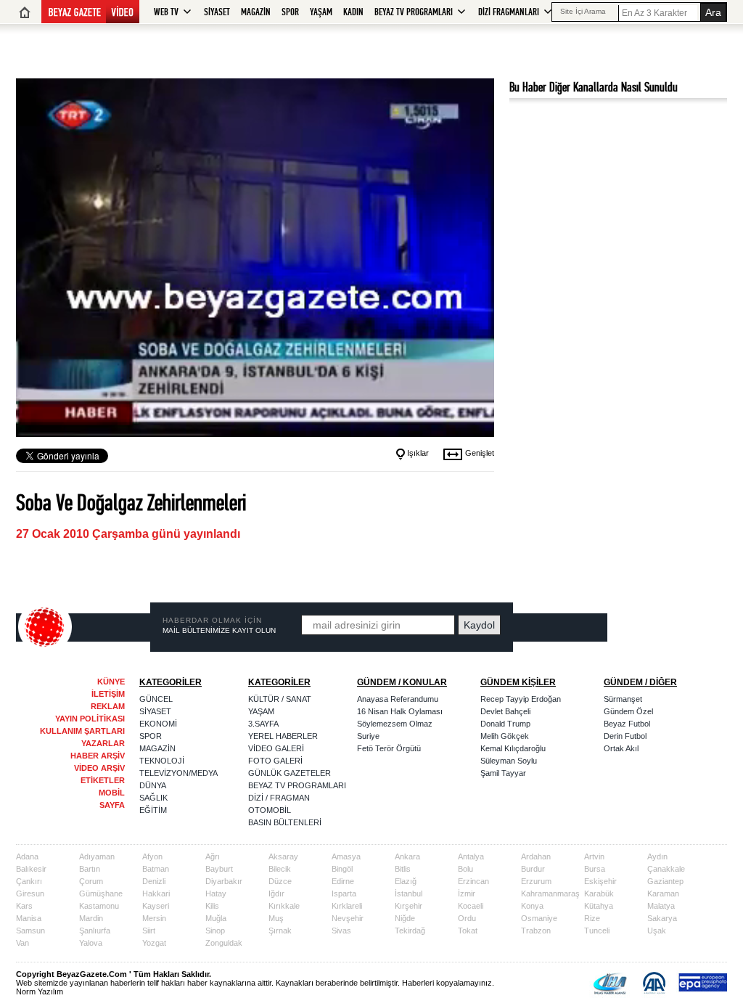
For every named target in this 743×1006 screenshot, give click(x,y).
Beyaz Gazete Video (90, 11)
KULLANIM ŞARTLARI (82, 731)
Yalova (90, 942)
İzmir (466, 893)
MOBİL (112, 792)
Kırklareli (347, 905)
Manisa (28, 918)
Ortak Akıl (621, 748)
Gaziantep (665, 881)
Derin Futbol (625, 736)
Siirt (148, 930)
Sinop (215, 930)
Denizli (153, 881)
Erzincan (473, 881)
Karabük (599, 893)
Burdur (533, 868)
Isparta (344, 893)
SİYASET (217, 11)
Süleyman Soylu (508, 760)
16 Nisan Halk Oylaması (400, 711)
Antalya (471, 856)
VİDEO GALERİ (276, 748)
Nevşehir (348, 918)
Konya (532, 905)
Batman (155, 868)
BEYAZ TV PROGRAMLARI (413, 11)
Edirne (343, 881)
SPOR (290, 11)
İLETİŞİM (108, 694)
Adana (27, 856)
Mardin (91, 918)
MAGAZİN (256, 11)
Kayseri (155, 905)
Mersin (154, 918)
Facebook (648, 628)
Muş (276, 918)
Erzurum (536, 881)
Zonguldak (223, 942)
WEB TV (166, 11)
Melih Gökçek (504, 736)
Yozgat (154, 942)
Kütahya (598, 905)
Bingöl (342, 868)
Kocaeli (470, 905)
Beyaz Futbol (627, 723)
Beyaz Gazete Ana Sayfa (25, 11)
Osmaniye (539, 918)
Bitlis (403, 868)
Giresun (30, 893)
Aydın (657, 856)
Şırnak (280, 930)
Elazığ (405, 881)
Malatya (661, 905)
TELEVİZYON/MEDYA (178, 773)
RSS (686, 628)
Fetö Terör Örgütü (389, 748)
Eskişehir (600, 881)
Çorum (91, 881)
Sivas (341, 930)
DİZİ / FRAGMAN (279, 797)
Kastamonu (99, 905)
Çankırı (29, 881)
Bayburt (219, 868)
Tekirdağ (410, 930)
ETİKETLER (103, 780)
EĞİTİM (153, 810)
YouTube (667, 628)
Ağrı (212, 856)
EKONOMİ (158, 723)
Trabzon (536, 930)
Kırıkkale (284, 905)
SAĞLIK (153, 797)
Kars (24, 905)
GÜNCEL (156, 699)
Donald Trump (505, 723)
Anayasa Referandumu (397, 699)
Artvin (594, 856)
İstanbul (408, 893)
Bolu (465, 868)
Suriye (368, 736)
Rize (592, 918)
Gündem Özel (628, 711)
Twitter (629, 628)
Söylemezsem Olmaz (394, 723)
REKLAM (108, 706)
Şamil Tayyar (503, 773)
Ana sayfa (45, 627)
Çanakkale (666, 868)
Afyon (152, 856)
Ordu (467, 918)
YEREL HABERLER (283, 736)
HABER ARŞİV (97, 755)
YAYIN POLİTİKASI (90, 718)
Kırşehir (408, 905)
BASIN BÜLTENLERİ (284, 822)
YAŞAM (321, 11)
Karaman (663, 893)
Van (22, 942)
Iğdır (276, 893)
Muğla (215, 918)
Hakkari (156, 893)
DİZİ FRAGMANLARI (508, 11)
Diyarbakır (223, 881)
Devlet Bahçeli (505, 711)
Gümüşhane (101, 893)
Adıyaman (97, 856)
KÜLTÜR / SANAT (279, 699)
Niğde (405, 918)
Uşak (656, 930)
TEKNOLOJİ (161, 760)
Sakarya (662, 918)
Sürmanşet (623, 699)
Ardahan (536, 856)
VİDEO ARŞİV (99, 768)
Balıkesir (31, 868)
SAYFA (112, 805)
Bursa (594, 868)
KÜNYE (111, 681)
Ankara (407, 856)
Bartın (89, 868)
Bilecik (279, 868)
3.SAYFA (263, 723)
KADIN (353, 11)
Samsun (30, 930)
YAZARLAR (103, 743)
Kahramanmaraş (550, 893)
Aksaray (283, 856)
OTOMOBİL (269, 810)
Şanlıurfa (94, 930)
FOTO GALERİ (275, 760)
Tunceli (596, 930)
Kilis (212, 905)
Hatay (215, 893)
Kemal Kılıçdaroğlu (513, 748)
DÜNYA (152, 785)
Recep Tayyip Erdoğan (520, 699)
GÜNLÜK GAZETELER (289, 773)
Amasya (346, 856)
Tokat (467, 930)
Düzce (280, 881)
